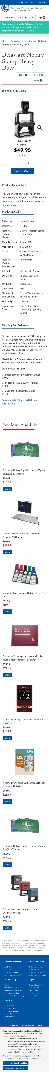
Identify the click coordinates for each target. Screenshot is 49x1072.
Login (6, 985)
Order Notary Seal (36, 969)
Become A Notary (11, 1011)
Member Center (10, 988)
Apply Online (9, 967)
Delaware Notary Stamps (23, 41)
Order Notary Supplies (38, 972)
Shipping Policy (35, 993)
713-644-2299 (27, 2)
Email (37, 75)
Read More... (10, 205)
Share (22, 75)
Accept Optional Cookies (15, 1063)
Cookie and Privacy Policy (27, 1058)
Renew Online (10, 969)
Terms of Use (8, 1058)
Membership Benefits (13, 990)
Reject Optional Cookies (15, 1068)
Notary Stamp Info (36, 985)
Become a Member (11, 993)
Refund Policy (34, 996)
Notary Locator (10, 1008)
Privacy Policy (34, 990)
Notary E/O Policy (11, 972)
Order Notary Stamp (36, 967)
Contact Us (42, 2)
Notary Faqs (9, 1006)
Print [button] (37, 80)
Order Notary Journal (37, 975)
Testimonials (9, 1016)
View (7, 489)
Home (5, 41)
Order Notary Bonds (12, 975)
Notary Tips (9, 1014)
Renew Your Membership (14, 996)
